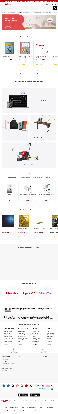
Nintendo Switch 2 (51, 334)
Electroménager (49, 85)
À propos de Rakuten (50, 400)
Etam (24, 410)
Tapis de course (50, 407)
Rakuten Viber (29, 400)
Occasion (47, 177)
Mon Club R (5, 370)
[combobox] (26, 8)
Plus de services (39, 400)
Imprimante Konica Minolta (23, 334)
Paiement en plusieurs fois (8, 363)
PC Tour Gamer (22, 336)
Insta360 (34, 339)
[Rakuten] (8, 4)
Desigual (35, 410)
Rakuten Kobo (13, 400)
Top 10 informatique (23, 328)
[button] (53, 1)
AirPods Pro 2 (35, 333)
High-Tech (26, 85)
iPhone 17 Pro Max (8, 338)
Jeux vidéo (49, 338)
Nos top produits (12, 177)
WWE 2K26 (49, 339)
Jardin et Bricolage (15, 85)
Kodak (34, 336)
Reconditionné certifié (24, 177)
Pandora (41, 407)
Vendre (4, 366)
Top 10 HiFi (35, 328)
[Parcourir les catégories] (3, 4)
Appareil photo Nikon (37, 334)
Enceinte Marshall (11, 410)
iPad (19, 341)
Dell (23, 407)
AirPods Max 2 (36, 331)
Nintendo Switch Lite (31, 407)
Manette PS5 (50, 336)
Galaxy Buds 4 (35, 341)
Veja (6, 407)
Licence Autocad (22, 339)
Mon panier (5, 361)
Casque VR (49, 341)
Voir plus (29, 72)
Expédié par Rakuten (37, 177)
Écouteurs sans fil (36, 338)
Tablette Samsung (22, 338)
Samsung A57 (7, 333)
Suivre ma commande (7, 368)
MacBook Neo (21, 331)
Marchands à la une (37, 85)
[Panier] (55, 4)
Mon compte (5, 359)
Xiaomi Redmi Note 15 (9, 341)
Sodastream (48, 410)
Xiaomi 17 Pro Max (8, 339)
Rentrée (5, 85)
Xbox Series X (50, 333)
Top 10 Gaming (51, 328)
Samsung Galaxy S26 (9, 331)
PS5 (48, 331)
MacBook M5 (21, 333)
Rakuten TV (21, 400)
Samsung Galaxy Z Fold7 (9, 336)
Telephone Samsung (14, 407)
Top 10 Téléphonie (9, 328)
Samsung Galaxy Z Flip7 (9, 334)
